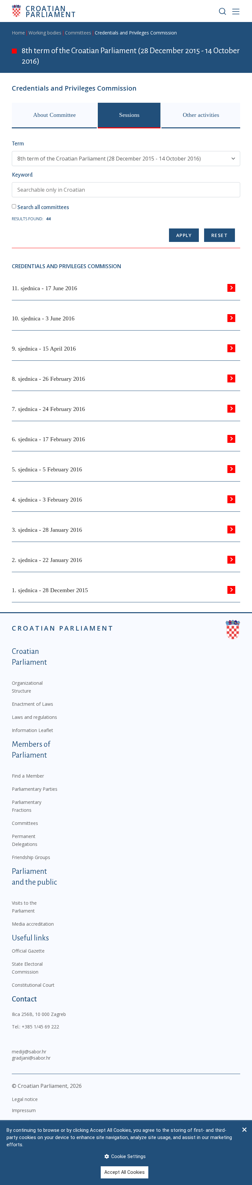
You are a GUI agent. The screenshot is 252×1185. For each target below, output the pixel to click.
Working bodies (45, 33)
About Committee (54, 115)
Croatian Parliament (51, 11)
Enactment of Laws (32, 704)
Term (18, 144)
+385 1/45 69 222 (40, 1026)
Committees (78, 33)
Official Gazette (28, 951)
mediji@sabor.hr (29, 1051)
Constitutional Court (33, 985)
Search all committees (43, 207)
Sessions (129, 115)
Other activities (201, 115)
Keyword (22, 175)
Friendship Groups (31, 857)
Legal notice (25, 1099)
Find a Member (28, 776)
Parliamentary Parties (34, 789)
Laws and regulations (34, 717)
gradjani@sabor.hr (31, 1058)
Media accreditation (33, 924)
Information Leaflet (32, 730)
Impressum (24, 1110)
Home (18, 33)
